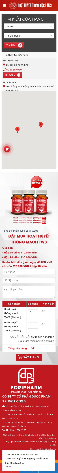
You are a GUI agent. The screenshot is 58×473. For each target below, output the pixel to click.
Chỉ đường (10, 75)
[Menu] (4, 5)
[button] (17, 130)
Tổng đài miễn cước (20, 230)
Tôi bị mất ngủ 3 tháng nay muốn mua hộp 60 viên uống (26, 460)
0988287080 (14, 69)
